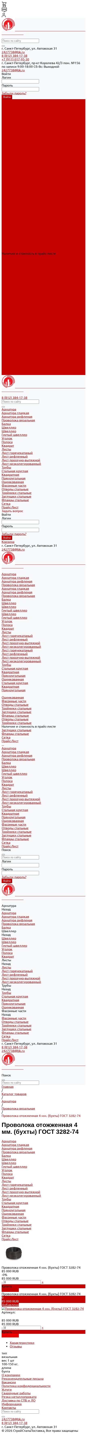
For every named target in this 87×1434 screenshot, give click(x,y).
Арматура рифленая (17, 108)
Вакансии (9, 1382)
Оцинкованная (13, 206)
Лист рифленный (15, 166)
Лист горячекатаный (17, 163)
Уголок (7, 304)
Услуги (7, 1389)
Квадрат (8, 311)
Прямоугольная (13, 202)
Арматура (9, 275)
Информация (12, 1404)
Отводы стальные (15, 231)
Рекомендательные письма (23, 1378)
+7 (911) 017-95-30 (15, 59)
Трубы (6, 333)
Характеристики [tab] (22, 1342)
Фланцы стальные (15, 242)
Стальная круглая (15, 195)
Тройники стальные (17, 235)
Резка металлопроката (19, 1397)
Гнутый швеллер (14, 137)
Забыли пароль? (14, 93)
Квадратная (10, 199)
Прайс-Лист (10, 373)
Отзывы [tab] (16, 1346)
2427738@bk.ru (13, 52)
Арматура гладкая (15, 104)
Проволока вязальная (18, 112)
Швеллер (9, 133)
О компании (11, 1375)
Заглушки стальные (16, 239)
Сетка (6, 369)
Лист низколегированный (21, 173)
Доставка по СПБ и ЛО (18, 1400)
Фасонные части (14, 351)
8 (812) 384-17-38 (14, 55)
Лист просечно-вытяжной (21, 170)
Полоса (7, 308)
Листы (6, 315)
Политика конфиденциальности (26, 1386)
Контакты (9, 1407)
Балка (6, 290)
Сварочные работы (16, 1393)
